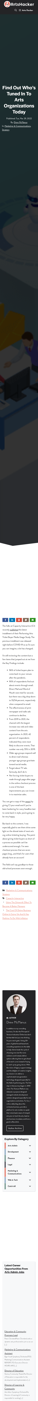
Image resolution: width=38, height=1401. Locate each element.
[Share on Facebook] (5, 620)
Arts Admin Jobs (14, 1272)
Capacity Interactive (15, 898)
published (14, 629)
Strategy (5, 129)
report (28, 801)
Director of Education (14, 1370)
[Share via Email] (33, 620)
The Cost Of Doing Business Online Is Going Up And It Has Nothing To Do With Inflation (16, 914)
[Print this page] (19, 620)
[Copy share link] (26, 620)
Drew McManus (20, 122)
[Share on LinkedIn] (12, 620)
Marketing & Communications (18, 126)
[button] (16, 10)
